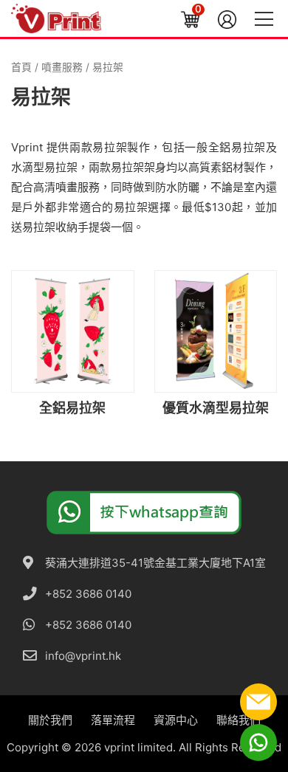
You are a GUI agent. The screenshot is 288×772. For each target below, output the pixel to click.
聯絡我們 (238, 720)
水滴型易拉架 (44, 167)
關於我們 (50, 720)
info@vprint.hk (83, 656)
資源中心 (176, 720)
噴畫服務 (62, 67)
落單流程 (113, 720)
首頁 (21, 67)
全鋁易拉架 (237, 147)
